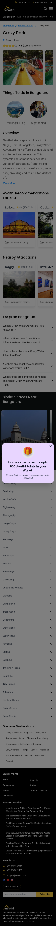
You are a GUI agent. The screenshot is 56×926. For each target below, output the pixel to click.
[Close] (50, 446)
